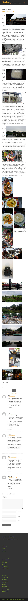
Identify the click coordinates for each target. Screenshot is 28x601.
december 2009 (5, 588)
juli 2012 (4, 582)
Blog (3, 550)
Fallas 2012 (4, 564)
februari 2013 (5, 581)
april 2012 (4, 584)
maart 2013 (4, 579)
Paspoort (4, 551)
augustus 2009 (5, 591)
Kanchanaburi (6, 9)
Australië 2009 (5, 561)
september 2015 (5, 577)
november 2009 (5, 589)
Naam (19, 511)
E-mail (19, 516)
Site (18, 520)
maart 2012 (4, 586)
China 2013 (4, 562)
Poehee (8, 599)
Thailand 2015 (12, 11)
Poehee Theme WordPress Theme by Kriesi (17, 599)
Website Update (5, 568)
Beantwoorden (10, 407)
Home (3, 548)
